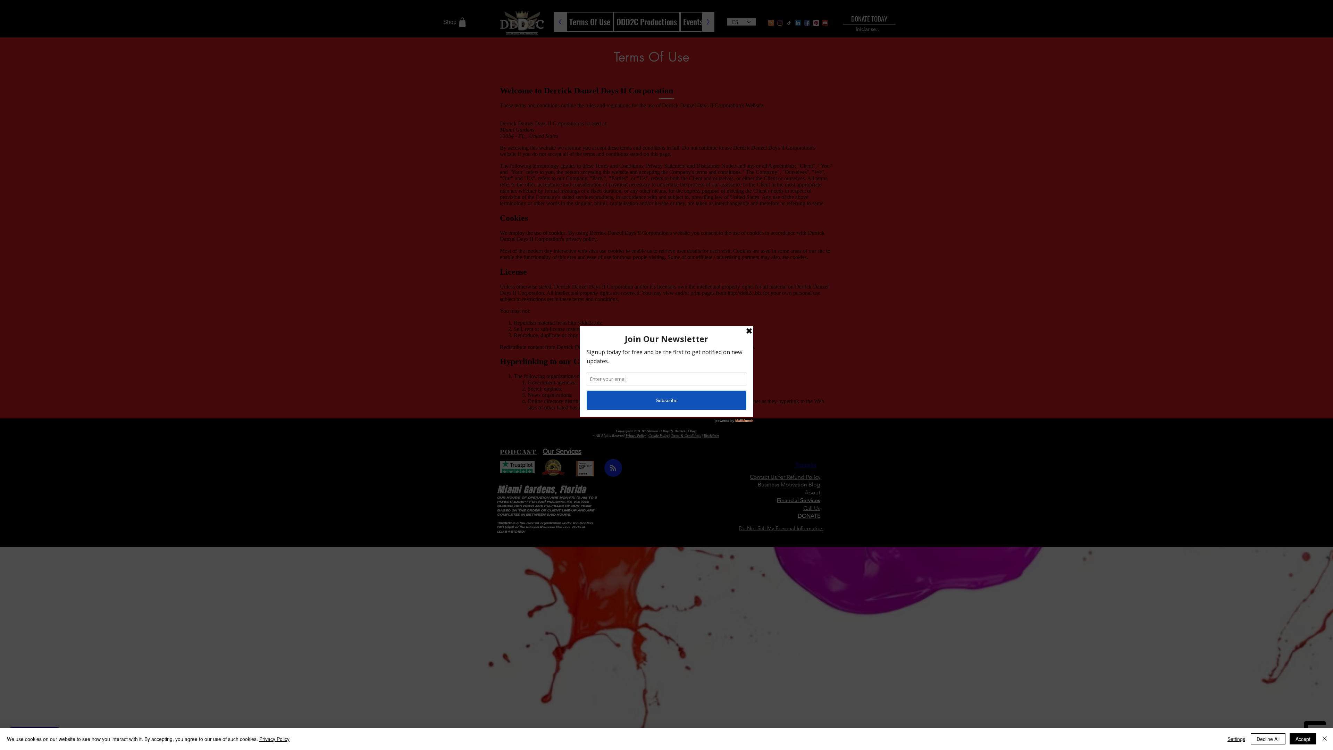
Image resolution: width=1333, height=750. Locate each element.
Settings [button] (1236, 738)
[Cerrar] (1325, 738)
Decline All (1268, 738)
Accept (1303, 738)
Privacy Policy (274, 738)
